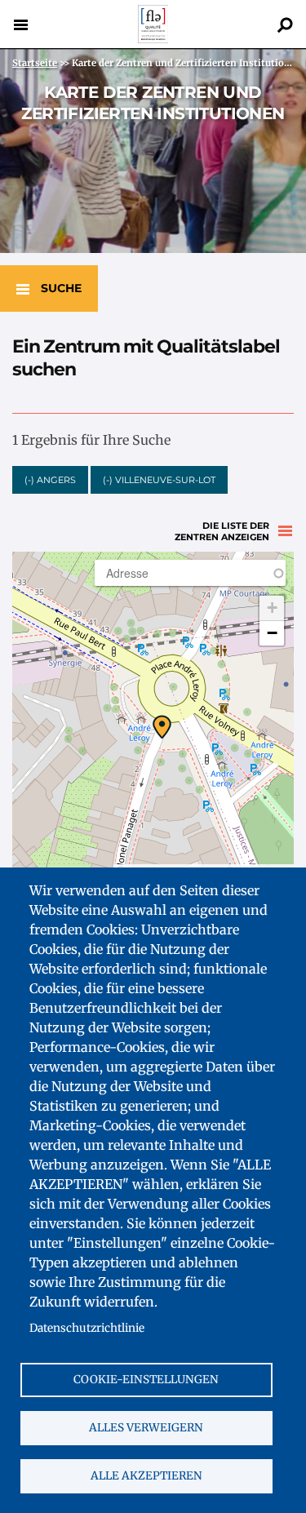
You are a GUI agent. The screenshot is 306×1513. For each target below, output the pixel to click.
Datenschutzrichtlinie (86, 1328)
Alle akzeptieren (146, 1476)
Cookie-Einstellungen (146, 1380)
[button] (162, 727)
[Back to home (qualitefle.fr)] (153, 39)
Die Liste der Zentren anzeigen (222, 532)
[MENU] (20, 24)
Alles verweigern (146, 1428)
